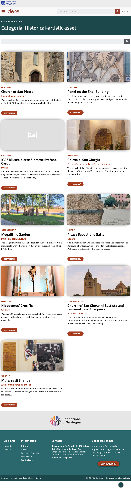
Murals (27, 384)
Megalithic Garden (15, 234)
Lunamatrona (75, 301)
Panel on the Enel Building (88, 91)
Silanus (5, 376)
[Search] (117, 11)
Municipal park (8, 239)
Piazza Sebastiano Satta (85, 234)
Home (3, 21)
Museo (4, 167)
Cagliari (72, 87)
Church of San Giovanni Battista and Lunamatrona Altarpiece (95, 307)
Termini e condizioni (19, 478)
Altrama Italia (124, 478)
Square (71, 239)
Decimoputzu (75, 155)
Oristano (6, 301)
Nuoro (71, 230)
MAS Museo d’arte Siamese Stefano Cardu (29, 161)
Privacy (4, 478)
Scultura (21, 239)
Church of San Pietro (17, 91)
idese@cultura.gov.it (62, 457)
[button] (9, 113)
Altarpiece (72, 313)
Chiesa (4, 96)
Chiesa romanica (17, 96)
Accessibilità (35, 478)
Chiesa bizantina (83, 164)
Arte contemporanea (12, 384)
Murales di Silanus (15, 380)
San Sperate (8, 230)
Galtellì (6, 87)
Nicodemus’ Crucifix (17, 305)
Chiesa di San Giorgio (83, 159)
